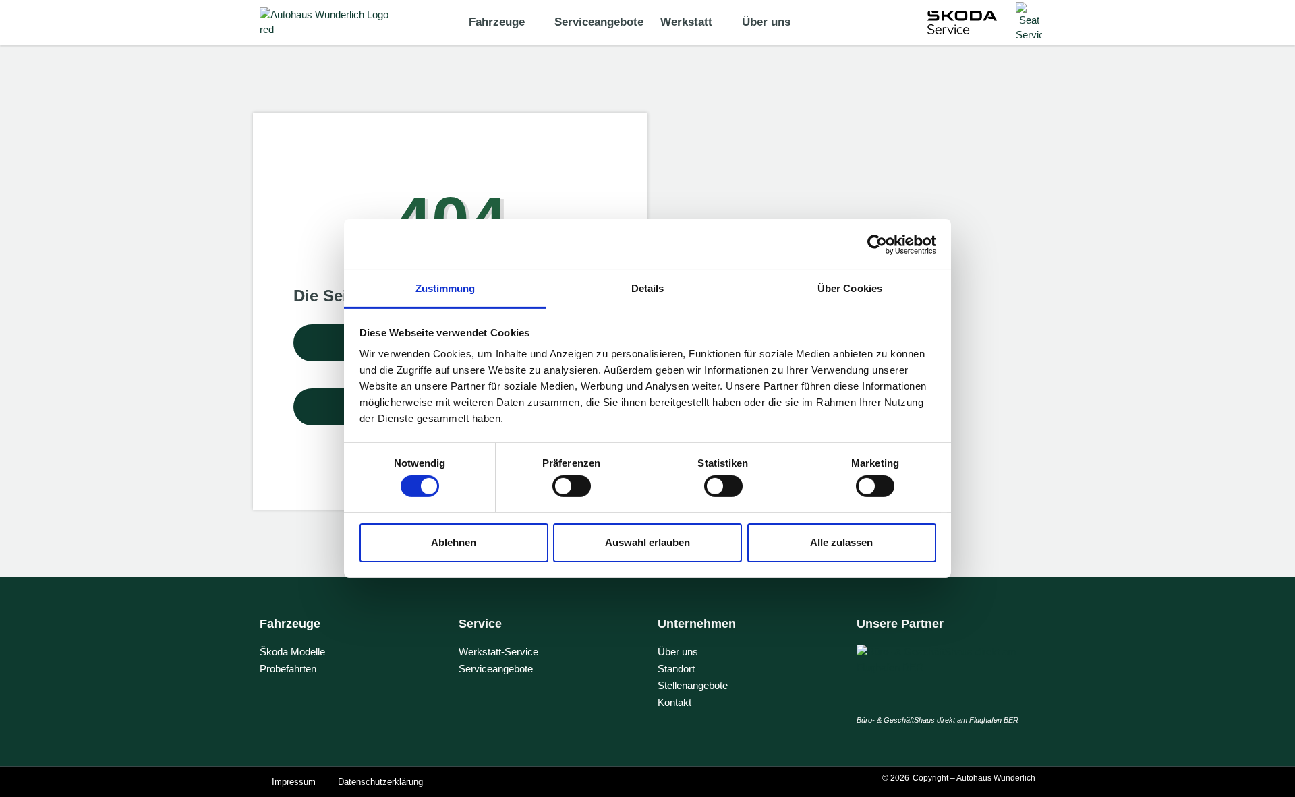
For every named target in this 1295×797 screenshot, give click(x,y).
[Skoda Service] (962, 22)
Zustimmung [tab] (445, 288)
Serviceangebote (598, 22)
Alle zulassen (841, 542)
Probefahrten (288, 668)
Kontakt (674, 702)
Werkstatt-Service (498, 651)
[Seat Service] (1029, 22)
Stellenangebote (693, 685)
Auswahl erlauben (647, 542)
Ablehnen (453, 542)
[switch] (571, 486)
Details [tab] (647, 288)
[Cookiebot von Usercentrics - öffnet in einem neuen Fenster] (877, 244)
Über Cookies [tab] (849, 288)
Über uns (766, 22)
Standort (676, 668)
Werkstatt (686, 22)
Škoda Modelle (292, 651)
